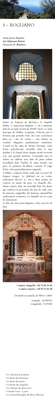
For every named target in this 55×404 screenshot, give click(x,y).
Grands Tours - (17, 391)
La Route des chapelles (17, 384)
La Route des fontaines (17, 378)
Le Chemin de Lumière (18, 374)
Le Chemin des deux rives (19, 388)
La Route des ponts (16, 381)
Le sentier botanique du (25, 394)
